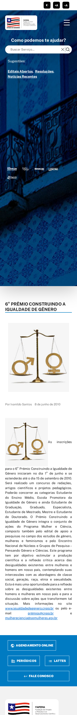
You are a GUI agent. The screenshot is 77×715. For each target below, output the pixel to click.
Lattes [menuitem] (59, 661)
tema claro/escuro (47, 5)
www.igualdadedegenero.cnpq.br (29, 608)
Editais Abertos (20, 71)
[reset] (62, 49)
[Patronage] (12, 169)
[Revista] (39, 169)
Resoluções (44, 71)
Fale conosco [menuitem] (40, 676)
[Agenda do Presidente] (12, 177)
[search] (67, 49)
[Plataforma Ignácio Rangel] (26, 169)
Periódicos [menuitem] (26, 661)
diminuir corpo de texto (65, 5)
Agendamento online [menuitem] (34, 645)
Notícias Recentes (22, 77)
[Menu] (67, 23)
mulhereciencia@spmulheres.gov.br (31, 618)
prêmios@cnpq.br (41, 613)
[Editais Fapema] (53, 169)
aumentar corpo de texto (56, 5)
